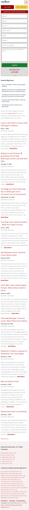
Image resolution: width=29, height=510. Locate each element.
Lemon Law (11, 113)
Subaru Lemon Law (18, 493)
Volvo (16, 497)
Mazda (25, 487)
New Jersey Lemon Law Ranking (13, 411)
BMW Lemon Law (6, 473)
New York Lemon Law (8, 455)
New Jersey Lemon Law (8, 457)
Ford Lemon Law (15, 479)
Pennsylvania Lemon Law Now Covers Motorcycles (12, 105)
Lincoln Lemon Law (17, 487)
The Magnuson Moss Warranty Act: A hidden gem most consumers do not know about (14, 95)
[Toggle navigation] (26, 2)
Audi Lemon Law (16, 471)
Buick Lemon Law (16, 473)
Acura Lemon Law (6, 471)
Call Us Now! (7, 7)
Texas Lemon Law (7, 463)
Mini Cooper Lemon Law (8, 491)
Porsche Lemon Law (7, 493)
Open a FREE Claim (22, 7)
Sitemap (12, 501)
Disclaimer (4, 501)
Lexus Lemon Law (6, 487)
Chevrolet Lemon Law (19, 475)
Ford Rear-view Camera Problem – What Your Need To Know (14, 100)
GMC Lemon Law (6, 481)
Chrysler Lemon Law (6, 477)
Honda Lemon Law (16, 481)
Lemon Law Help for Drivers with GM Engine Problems (13, 85)
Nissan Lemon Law (21, 491)
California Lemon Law (8, 459)
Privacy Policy (20, 501)
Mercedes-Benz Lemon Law (9, 489)
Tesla (13, 495)
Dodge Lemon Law (18, 477)
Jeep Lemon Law (18, 483)
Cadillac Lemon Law (6, 475)
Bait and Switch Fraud (10, 381)
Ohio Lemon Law (7, 461)
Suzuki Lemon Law (6, 495)
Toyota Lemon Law (21, 495)
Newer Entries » (5, 439)
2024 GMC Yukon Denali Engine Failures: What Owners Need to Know (13, 288)
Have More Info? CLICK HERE (14, 71)
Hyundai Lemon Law (7, 483)
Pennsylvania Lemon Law (9, 453)
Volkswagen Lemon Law (7, 497)
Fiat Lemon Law (5, 479)
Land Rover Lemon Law (17, 485)
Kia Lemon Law (5, 485)
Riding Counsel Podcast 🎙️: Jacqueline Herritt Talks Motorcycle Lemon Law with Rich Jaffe (14, 90)
